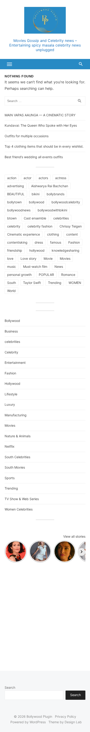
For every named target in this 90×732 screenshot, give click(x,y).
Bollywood (12, 321)
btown (12, 218)
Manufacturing (16, 415)
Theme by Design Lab (65, 722)
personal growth (19, 275)
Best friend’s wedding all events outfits (34, 157)
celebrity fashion (39, 226)
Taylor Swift (32, 283)
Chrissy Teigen (71, 226)
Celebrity (11, 352)
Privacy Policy (65, 716)
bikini (35, 194)
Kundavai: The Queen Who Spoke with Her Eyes (41, 125)
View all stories (74, 536)
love (10, 258)
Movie (48, 258)
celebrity (13, 226)
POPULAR (46, 275)
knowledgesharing (65, 250)
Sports (10, 478)
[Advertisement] (45, 614)
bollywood (36, 202)
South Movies (15, 467)
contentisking (17, 242)
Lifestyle (11, 394)
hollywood (37, 250)
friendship (14, 250)
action (11, 178)
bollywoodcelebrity (65, 202)
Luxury (10, 404)
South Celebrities (17, 457)
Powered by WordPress (28, 722)
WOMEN (75, 283)
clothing (53, 234)
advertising (15, 186)
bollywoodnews (18, 210)
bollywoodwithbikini (52, 210)
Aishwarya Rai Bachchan (49, 186)
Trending (54, 283)
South (11, 283)
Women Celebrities (19, 509)
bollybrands (55, 194)
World (11, 291)
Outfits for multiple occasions (26, 136)
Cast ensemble (35, 218)
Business (11, 331)
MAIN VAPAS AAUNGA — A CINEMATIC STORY (40, 115)
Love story (28, 258)
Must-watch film (35, 266)
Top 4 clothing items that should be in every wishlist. (44, 146)
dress (39, 242)
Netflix (10, 446)
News (58, 266)
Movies (65, 258)
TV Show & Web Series (22, 499)
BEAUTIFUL (15, 194)
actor (27, 178)
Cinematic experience (23, 234)
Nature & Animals (17, 436)
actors (43, 178)
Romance (68, 275)
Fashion (74, 242)
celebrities (61, 218)
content (72, 234)
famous (55, 242)
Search (10, 687)
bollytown (14, 202)
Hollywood (12, 383)
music (11, 266)
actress (60, 178)
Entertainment (15, 363)
